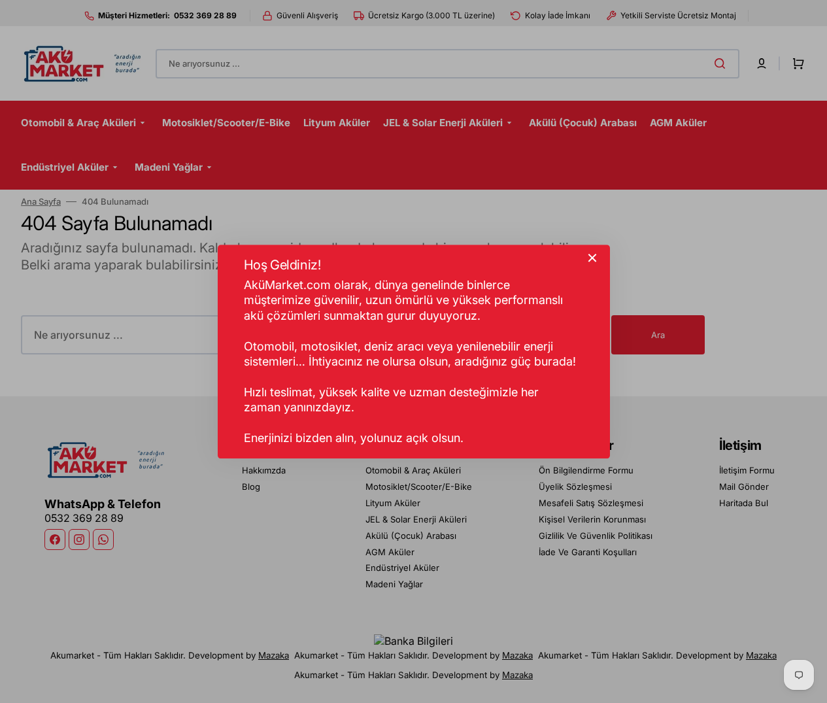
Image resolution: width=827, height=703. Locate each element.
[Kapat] (592, 257)
